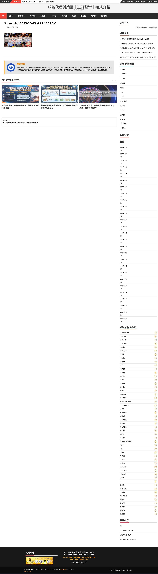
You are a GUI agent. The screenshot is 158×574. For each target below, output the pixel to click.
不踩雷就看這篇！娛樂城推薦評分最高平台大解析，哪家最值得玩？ (138, 48)
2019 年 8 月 (123, 266)
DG (87, 552)
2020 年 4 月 (123, 226)
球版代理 (138, 452)
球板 (123, 96)
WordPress (27, 571)
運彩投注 (32, 16)
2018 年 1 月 (123, 318)
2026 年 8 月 (123, 147)
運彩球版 (64, 16)
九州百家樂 (125, 73)
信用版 (138, 354)
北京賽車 (138, 361)
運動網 (138, 477)
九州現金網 (138, 343)
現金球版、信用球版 (138, 441)
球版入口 (138, 459)
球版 (123, 2)
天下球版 (138, 387)
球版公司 (138, 463)
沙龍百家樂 (138, 419)
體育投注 (20, 16)
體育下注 (138, 499)
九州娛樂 (69, 554)
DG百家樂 (91, 554)
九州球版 (42, 16)
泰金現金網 (138, 427)
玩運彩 (74, 16)
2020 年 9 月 (123, 200)
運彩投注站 (138, 488)
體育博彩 (124, 123)
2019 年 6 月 (123, 279)
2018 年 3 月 (123, 305)
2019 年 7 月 (123, 272)
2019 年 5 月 (123, 285)
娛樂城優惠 (138, 394)
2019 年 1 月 (123, 292)
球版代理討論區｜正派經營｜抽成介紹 (79, 7)
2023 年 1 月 (123, 187)
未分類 (138, 408)
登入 (121, 526)
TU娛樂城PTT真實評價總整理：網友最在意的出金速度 (134, 39)
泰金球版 (138, 430)
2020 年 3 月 (123, 233)
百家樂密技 (138, 470)
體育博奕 (138, 503)
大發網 (138, 379)
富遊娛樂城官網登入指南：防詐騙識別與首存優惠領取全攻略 (38, 1)
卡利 (65, 552)
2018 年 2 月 (123, 312)
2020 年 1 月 (123, 246)
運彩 (138, 481)
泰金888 (138, 423)
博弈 (138, 365)
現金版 (138, 434)
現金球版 (143, 2)
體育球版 (124, 128)
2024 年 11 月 (123, 167)
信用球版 (138, 358)
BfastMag (63, 569)
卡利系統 (70, 552)
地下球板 (138, 369)
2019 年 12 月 (123, 252)
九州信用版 (138, 336)
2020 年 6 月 (123, 213)
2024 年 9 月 (123, 173)
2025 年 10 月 (123, 154)
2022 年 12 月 (123, 193)
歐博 (75, 552)
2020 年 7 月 (123, 206)
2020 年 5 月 (123, 219)
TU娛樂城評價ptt (138, 332)
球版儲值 (138, 456)
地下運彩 (138, 376)
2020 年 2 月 (123, 239)
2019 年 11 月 (123, 259)
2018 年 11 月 (123, 299)
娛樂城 (138, 390)
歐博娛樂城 (130, 2)
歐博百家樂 (138, 416)
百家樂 (80, 554)
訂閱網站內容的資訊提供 (126, 530)
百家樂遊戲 (138, 474)
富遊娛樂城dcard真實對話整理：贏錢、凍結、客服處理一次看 (137, 52)
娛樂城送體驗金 (138, 405)
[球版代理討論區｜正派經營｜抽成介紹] (3, 16)
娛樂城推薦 (138, 398)
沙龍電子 (93, 16)
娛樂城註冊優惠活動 (138, 401)
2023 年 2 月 (123, 180)
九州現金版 (138, 340)
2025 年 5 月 (123, 160)
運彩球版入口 (138, 496)
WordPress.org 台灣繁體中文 (128, 539)
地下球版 (54, 16)
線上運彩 (83, 16)
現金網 (137, 2)
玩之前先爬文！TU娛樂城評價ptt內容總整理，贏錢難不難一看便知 (138, 57)
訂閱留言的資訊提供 (125, 535)
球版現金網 (104, 16)
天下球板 (138, 383)
